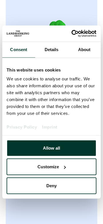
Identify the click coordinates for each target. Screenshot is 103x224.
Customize (48, 166)
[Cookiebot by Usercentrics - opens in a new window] (72, 33)
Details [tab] (52, 49)
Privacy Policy (22, 127)
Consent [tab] (18, 49)
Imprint (50, 127)
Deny (51, 185)
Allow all (51, 147)
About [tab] (84, 49)
